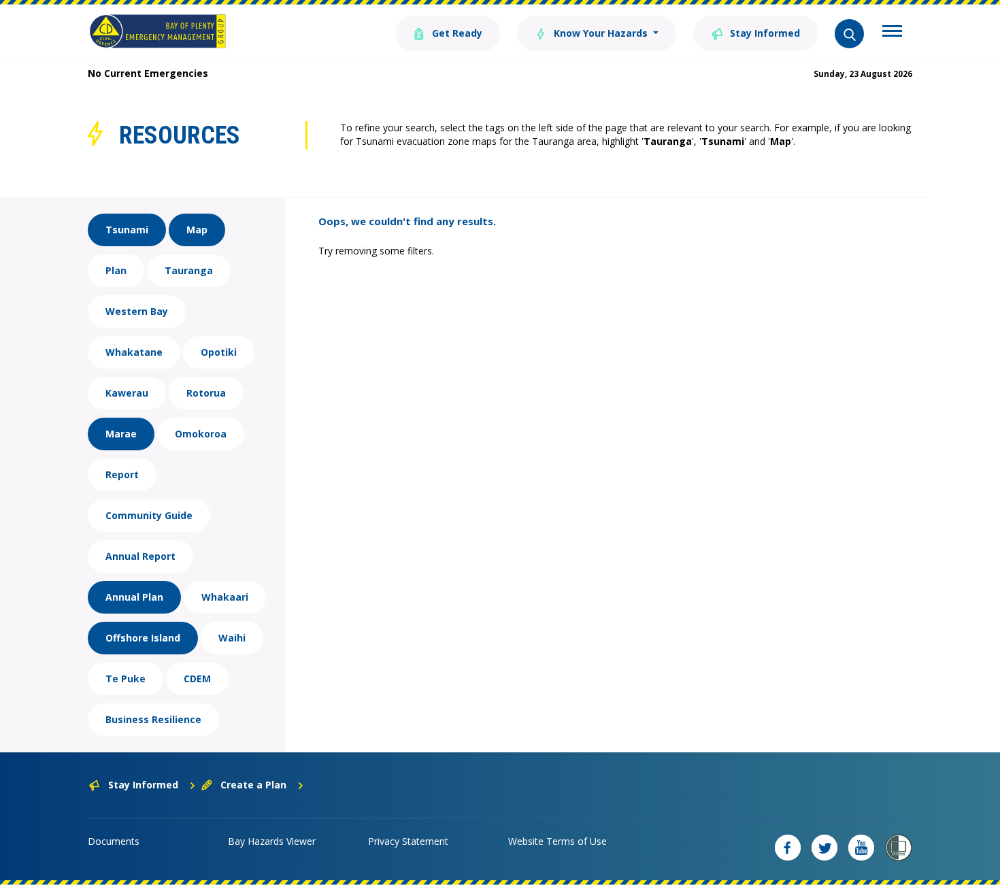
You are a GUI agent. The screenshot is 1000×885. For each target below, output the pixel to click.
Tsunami (126, 229)
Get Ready (455, 33)
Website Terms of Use (557, 841)
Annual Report (140, 556)
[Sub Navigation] (892, 32)
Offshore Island (142, 637)
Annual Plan (134, 596)
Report (122, 474)
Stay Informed (763, 33)
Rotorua (206, 392)
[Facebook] (788, 848)
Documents (113, 841)
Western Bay (136, 311)
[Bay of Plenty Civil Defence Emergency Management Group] (157, 31)
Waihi (232, 637)
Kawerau (126, 392)
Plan (116, 270)
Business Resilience (153, 719)
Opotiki (219, 352)
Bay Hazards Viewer (272, 841)
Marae (121, 433)
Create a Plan (253, 784)
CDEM (197, 678)
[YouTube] (861, 848)
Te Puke (125, 678)
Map (196, 229)
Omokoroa (201, 433)
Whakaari (224, 596)
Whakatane (134, 352)
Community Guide (149, 515)
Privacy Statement (408, 841)
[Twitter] (824, 848)
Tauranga (189, 270)
